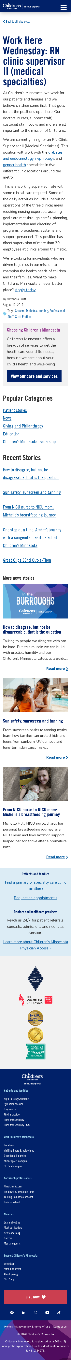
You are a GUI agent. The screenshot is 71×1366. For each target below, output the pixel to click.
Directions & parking (15, 1155)
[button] (63, 7)
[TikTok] (59, 1312)
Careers (19, 311)
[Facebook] (12, 1312)
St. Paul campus (13, 1166)
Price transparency (14, 1119)
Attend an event (12, 1268)
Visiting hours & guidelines (19, 1150)
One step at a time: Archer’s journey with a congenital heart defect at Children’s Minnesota (32, 537)
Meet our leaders (13, 1227)
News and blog (12, 1233)
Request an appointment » (35, 897)
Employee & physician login (19, 1191)
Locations (9, 1145)
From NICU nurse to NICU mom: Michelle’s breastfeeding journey (31, 812)
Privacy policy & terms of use (32, 1327)
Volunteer (9, 1263)
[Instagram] (35, 1312)
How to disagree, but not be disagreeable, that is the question (32, 629)
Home (8, 1327)
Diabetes (31, 311)
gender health (14, 164)
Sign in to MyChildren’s (16, 1098)
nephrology (44, 158)
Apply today (25, 290)
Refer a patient (12, 1202)
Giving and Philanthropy (23, 426)
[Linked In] (23, 1312)
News (7, 418)
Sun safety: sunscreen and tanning (32, 492)
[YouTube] (47, 1312)
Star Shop (9, 1279)
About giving (11, 1274)
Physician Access (13, 1186)
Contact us (60, 1327)
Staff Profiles (23, 316)
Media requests (12, 1243)
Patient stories (15, 410)
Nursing (43, 311)
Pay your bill (10, 1109)
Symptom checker (13, 1104)
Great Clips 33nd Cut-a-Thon (27, 560)
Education (11, 434)
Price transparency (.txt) (17, 1125)
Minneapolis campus (15, 1161)
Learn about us (12, 1222)
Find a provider (12, 1114)
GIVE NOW (33, 1296)
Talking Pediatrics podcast (18, 1197)
